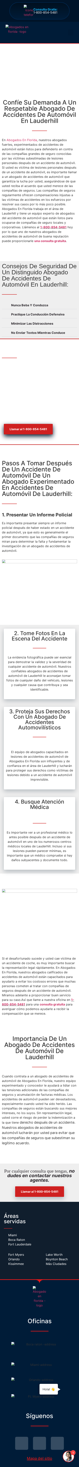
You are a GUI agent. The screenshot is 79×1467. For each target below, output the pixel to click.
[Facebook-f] (39, 1443)
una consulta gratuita (50, 241)
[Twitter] (21, 1443)
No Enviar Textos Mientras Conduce (38, 333)
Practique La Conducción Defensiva (37, 314)
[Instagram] (57, 1443)
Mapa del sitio (39, 1458)
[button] (70, 32)
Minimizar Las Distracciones (32, 323)
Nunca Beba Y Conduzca (29, 305)
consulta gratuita (52, 1004)
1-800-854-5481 (45, 10)
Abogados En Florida (22, 140)
